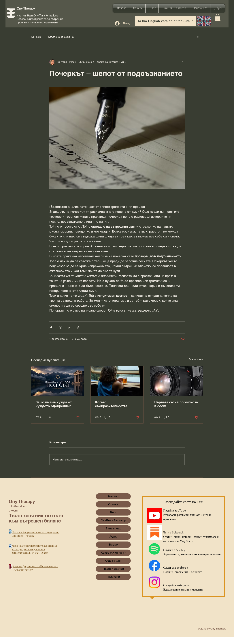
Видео (113, 544)
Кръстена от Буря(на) (61, 36)
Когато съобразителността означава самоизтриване (115, 404)
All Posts (36, 36)
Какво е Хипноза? (113, 552)
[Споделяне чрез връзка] (78, 327)
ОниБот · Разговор (113, 520)
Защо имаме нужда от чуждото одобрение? (54, 404)
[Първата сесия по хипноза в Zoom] (176, 381)
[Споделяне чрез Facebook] (51, 327)
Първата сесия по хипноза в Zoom (176, 404)
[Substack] (154, 532)
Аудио (113, 536)
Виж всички (195, 359)
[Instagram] (154, 582)
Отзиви (113, 504)
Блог (113, 512)
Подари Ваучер (113, 568)
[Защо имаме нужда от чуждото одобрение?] (57, 381)
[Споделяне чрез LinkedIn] (69, 327)
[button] (217, 17)
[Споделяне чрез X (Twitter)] (60, 327)
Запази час (113, 528)
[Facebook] (154, 565)
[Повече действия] (182, 62)
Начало (113, 496)
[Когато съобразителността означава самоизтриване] (117, 381)
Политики (113, 576)
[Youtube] (154, 515)
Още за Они (113, 560)
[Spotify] (154, 549)
